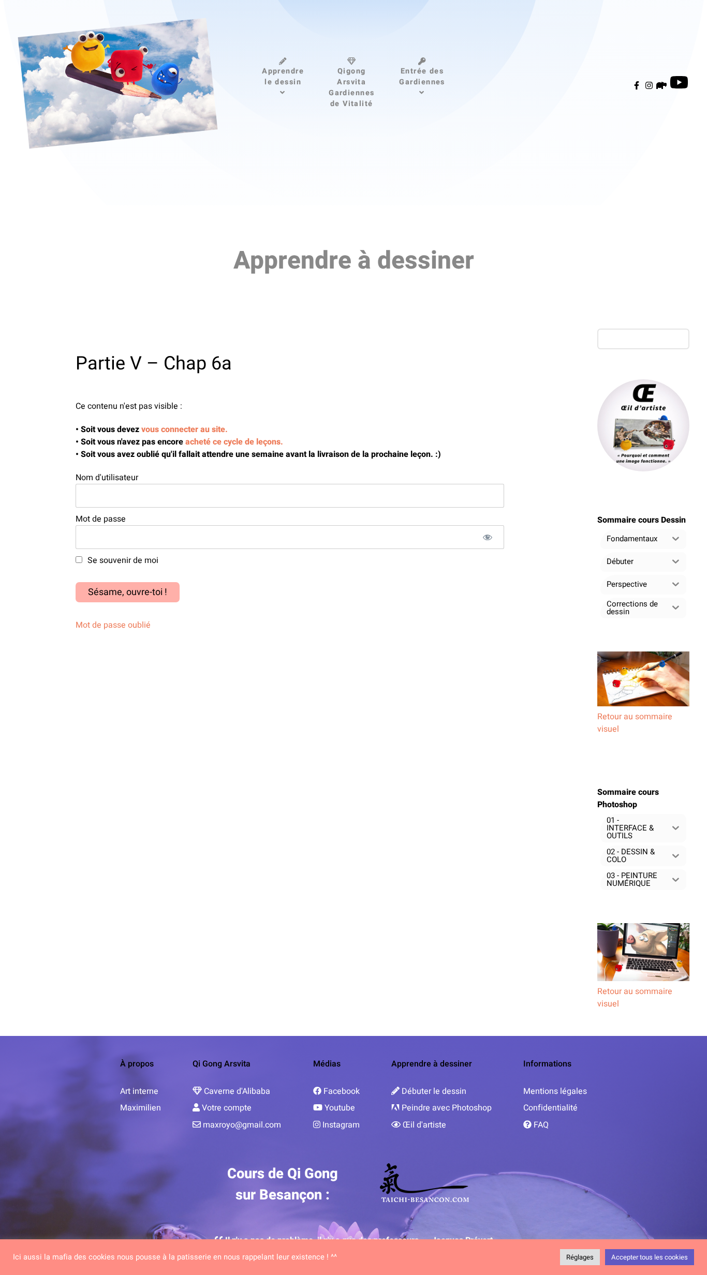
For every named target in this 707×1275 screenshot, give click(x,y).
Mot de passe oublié (113, 625)
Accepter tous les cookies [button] (649, 1257)
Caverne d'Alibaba (237, 1091)
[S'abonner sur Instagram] (650, 86)
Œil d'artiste (424, 1125)
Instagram (341, 1125)
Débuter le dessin (434, 1091)
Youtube (340, 1108)
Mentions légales (555, 1091)
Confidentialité (550, 1108)
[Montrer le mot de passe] (487, 537)
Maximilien (140, 1108)
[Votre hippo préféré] (662, 86)
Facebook (341, 1091)
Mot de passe (101, 519)
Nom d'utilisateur (107, 477)
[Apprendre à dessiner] (118, 83)
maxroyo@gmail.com (242, 1125)
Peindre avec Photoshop (447, 1108)
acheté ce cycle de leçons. (233, 442)
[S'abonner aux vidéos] (679, 86)
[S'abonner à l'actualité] (637, 86)
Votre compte (227, 1108)
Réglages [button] (580, 1257)
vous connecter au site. (184, 429)
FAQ (541, 1125)
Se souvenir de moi (121, 560)
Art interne (139, 1091)
